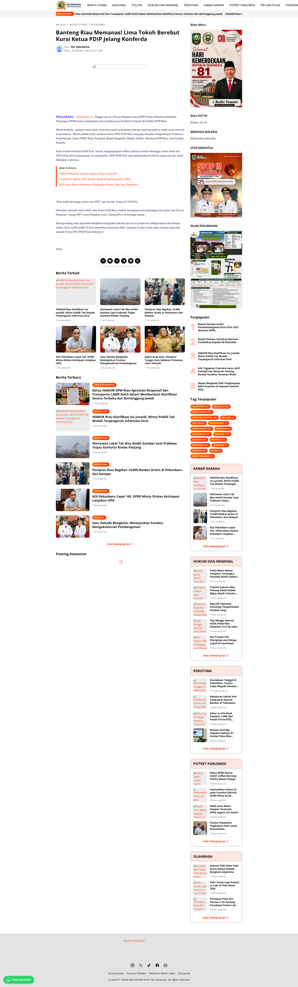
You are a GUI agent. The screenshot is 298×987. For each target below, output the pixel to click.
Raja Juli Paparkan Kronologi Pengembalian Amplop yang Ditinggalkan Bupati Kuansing (224, 607)
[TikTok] (149, 965)
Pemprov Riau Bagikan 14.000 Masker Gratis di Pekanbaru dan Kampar (164, 312)
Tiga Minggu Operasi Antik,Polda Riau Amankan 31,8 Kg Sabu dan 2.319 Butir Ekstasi (223, 623)
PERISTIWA (191, 5)
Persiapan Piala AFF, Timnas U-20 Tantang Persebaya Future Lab (223, 902)
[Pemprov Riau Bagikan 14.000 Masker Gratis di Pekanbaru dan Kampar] (165, 291)
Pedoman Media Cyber (162, 973)
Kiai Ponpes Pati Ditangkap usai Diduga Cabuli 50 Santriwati (223, 640)
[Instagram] (132, 965)
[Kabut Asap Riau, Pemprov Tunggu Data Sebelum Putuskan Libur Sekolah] (165, 339)
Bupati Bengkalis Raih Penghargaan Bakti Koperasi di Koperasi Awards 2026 (219, 386)
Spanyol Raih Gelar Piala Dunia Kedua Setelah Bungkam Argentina (224, 868)
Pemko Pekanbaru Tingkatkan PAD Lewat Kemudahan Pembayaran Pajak (223, 826)
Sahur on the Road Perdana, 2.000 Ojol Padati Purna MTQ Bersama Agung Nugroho (221, 716)
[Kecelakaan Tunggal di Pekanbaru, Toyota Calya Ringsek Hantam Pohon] (200, 685)
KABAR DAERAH (214, 5)
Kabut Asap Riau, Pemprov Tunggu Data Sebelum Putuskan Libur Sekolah (164, 360)
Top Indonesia (158, 979)
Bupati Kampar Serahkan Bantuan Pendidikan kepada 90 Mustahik (218, 341)
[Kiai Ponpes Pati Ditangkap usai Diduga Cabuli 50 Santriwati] (200, 642)
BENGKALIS (99, 517)
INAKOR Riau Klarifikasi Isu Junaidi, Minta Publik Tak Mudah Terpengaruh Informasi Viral (217, 13)
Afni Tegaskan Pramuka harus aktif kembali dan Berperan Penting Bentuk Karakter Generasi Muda (219, 371)
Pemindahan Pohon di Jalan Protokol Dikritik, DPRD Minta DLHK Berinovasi (223, 792)
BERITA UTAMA (97, 5)
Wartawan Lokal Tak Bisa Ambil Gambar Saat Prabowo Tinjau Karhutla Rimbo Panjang (119, 312)
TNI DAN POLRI (270, 5)
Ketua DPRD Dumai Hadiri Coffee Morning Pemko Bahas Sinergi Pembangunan (223, 776)
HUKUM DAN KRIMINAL (163, 5)
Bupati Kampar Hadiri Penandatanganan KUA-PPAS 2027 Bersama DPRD (218, 327)
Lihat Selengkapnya (118, 544)
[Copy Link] (103, 261)
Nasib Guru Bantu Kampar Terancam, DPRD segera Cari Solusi (224, 809)
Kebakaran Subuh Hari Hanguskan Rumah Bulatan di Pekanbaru (223, 699)
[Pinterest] (130, 261)
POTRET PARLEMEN (242, 5)
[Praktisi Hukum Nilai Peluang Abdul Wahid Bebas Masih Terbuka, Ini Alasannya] (200, 592)
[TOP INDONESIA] (69, 5)
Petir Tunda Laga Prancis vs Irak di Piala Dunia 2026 (224, 885)
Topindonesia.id (84, 116)
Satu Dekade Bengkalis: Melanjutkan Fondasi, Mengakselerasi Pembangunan (118, 360)
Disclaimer (184, 973)
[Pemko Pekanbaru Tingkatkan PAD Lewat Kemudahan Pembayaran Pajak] (200, 828)
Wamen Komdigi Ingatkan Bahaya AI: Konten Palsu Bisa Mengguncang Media (222, 733)
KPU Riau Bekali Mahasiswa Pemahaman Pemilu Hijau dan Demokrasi (98, 184)
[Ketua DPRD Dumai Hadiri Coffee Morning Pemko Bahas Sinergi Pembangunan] (200, 778)
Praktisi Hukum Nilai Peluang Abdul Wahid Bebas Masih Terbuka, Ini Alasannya (223, 590)
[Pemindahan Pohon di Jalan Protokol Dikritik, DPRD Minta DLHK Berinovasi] (200, 795)
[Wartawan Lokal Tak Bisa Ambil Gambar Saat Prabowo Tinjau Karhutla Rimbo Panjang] (120, 291)
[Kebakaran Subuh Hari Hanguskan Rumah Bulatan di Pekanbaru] (200, 702)
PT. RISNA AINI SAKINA (130, 979)
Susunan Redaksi (136, 973)
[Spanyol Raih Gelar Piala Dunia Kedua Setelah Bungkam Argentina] (200, 871)
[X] (117, 261)
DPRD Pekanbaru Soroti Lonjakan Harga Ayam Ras (88, 173)
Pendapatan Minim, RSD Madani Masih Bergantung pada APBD (95, 179)
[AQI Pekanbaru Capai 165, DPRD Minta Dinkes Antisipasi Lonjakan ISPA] (76, 339)
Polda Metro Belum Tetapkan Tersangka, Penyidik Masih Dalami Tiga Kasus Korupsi (223, 573)
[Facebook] (110, 261)
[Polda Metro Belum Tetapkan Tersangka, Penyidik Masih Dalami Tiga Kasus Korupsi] (200, 576)
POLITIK (137, 5)
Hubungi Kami (21, 979)
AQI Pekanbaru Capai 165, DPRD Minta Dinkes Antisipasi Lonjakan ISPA (76, 360)
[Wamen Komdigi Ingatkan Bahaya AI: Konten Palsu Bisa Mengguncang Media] (200, 735)
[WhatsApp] (137, 261)
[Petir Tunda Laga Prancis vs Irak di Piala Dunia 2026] (200, 888)
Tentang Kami (116, 973)
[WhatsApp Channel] (165, 965)
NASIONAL (119, 5)
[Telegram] (124, 261)
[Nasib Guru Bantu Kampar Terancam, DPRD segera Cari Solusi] (200, 811)
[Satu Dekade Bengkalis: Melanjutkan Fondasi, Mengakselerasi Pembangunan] (120, 339)
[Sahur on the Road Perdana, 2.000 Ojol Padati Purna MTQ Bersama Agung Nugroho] (200, 718)
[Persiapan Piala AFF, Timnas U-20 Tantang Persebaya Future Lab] (200, 904)
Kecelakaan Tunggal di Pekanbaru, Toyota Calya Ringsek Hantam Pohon (223, 683)
